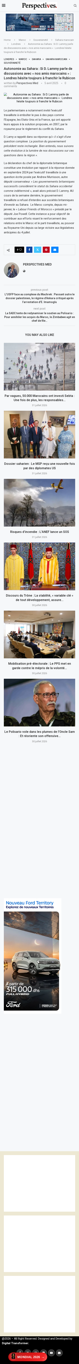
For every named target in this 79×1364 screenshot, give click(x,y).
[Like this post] (20, 250)
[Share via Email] (54, 250)
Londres (16, 44)
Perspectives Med (27, 83)
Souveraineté (40, 39)
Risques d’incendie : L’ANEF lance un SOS (39, 532)
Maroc (22, 39)
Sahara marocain (64, 39)
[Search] (75, 5)
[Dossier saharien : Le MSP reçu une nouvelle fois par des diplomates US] (39, 434)
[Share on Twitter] (37, 250)
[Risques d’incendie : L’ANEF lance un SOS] (39, 503)
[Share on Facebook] (29, 250)
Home (7, 39)
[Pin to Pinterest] (46, 250)
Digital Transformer (15, 1343)
